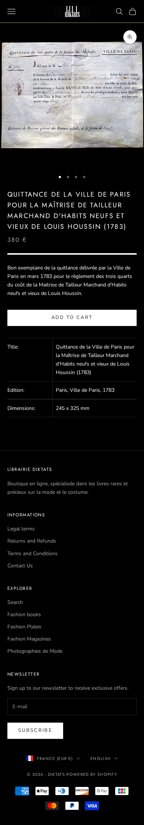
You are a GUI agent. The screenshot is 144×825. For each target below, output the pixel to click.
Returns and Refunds (31, 540)
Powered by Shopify (91, 774)
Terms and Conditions (32, 553)
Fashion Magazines (29, 638)
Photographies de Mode (34, 651)
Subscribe (35, 730)
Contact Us (20, 565)
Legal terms (21, 528)
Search (15, 602)
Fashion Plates (24, 626)
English (100, 758)
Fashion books (24, 614)
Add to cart (72, 317)
